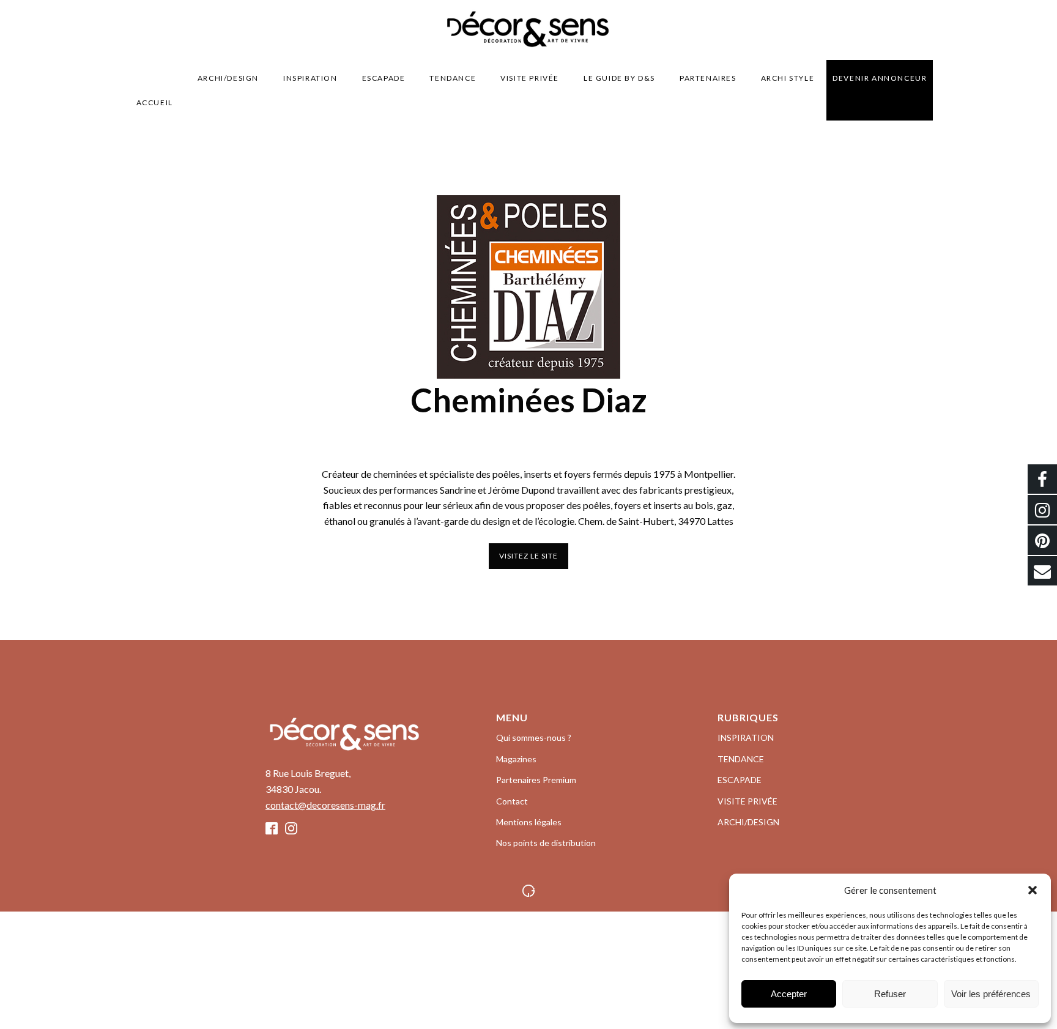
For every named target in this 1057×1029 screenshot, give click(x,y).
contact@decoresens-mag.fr (325, 805)
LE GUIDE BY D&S (619, 78)
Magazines (516, 759)
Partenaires (708, 78)
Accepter (789, 994)
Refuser (890, 994)
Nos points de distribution (546, 843)
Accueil (154, 102)
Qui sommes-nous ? (533, 737)
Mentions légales (529, 822)
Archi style (788, 78)
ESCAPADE (384, 78)
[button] (1032, 890)
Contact (512, 801)
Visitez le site (528, 555)
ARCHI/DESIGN (228, 78)
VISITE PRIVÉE (529, 78)
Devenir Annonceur (880, 78)
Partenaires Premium (536, 780)
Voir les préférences (991, 994)
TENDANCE (452, 78)
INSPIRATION (310, 78)
